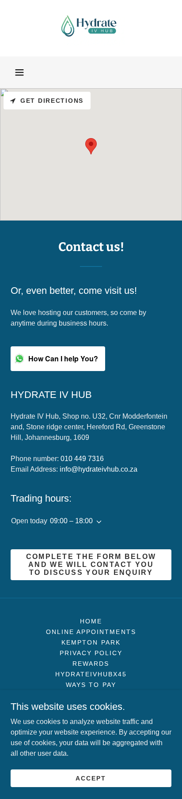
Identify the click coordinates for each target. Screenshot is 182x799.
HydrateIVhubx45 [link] (91, 674)
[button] (19, 72)
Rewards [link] (90, 663)
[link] (91, 28)
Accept (91, 777)
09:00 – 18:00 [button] (71, 521)
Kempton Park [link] (90, 642)
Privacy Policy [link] (91, 652)
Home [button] (91, 621)
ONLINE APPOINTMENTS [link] (91, 631)
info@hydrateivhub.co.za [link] (98, 469)
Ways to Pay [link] (91, 684)
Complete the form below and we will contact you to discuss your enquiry (91, 564)
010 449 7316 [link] (82, 458)
